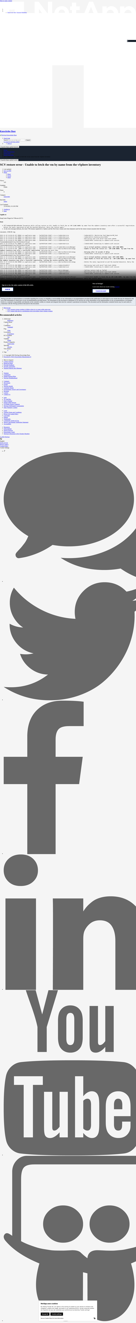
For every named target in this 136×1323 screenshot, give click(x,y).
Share (5, 172)
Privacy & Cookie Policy (11, 414)
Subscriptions (8, 429)
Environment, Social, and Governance (15, 389)
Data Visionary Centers (10, 407)
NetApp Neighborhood (10, 378)
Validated (10, 327)
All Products (9, 9)
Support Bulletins (11, 11)
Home (5, 150)
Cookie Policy (4, 446)
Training (6, 373)
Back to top (7, 308)
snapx (5, 201)
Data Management (9, 152)
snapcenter (7, 196)
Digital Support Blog (10, 376)
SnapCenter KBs (9, 155)
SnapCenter (7, 153)
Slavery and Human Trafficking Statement (16, 422)
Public (9, 340)
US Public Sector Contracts (12, 404)
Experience (10, 334)
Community (7, 374)
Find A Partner (8, 401)
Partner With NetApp (10, 402)
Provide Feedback (9, 365)
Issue (5, 211)
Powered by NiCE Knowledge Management (17, 357)
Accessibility (7, 424)
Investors (6, 391)
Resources (7, 427)
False (8, 330)
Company (6, 381)
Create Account (101, 291)
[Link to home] (8, 135)
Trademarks (7, 419)
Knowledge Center (9, 432)
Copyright (7, 415)
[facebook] (44, 853)
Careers (6, 393)
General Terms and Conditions (13, 412)
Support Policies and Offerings (13, 368)
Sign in (9, 143)
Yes (8, 337)
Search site (7, 138)
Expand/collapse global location (9, 160)
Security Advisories (9, 366)
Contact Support (8, 361)
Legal (5, 410)
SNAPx (9, 347)
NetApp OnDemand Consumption (14, 406)
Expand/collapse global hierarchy (9, 147)
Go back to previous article (11, 142)
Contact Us (7, 394)
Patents (6, 417)
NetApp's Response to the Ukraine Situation (17, 434)
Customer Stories (9, 388)
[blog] (4, 451)
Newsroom (7, 383)
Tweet (9, 176)
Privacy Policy (4, 444)
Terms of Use (4, 443)
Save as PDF (7, 171)
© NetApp (5, 437)
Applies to (7, 209)
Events (6, 384)
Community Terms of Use (11, 420)
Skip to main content (6, 1)
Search (6, 140)
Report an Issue (8, 363)
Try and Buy (7, 399)
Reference (10, 320)
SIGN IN (7, 289)
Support (117, 287)
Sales (5, 397)
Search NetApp (8, 430)
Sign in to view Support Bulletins (17, 12)
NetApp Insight (8, 386)
